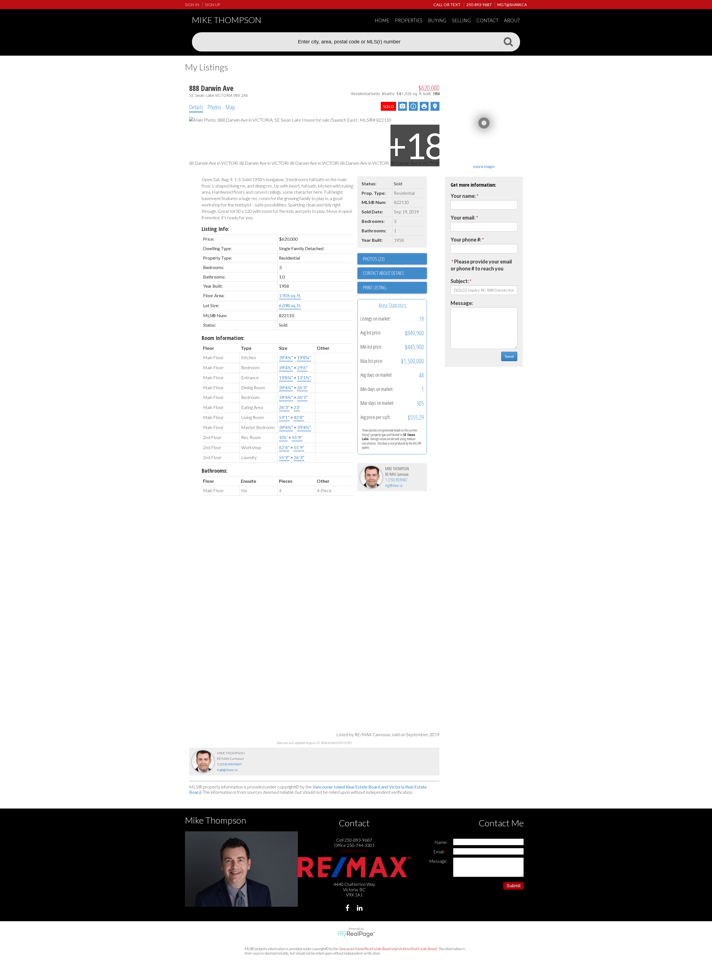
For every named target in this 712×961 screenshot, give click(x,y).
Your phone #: (466, 239)
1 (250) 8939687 (396, 479)
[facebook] (348, 908)
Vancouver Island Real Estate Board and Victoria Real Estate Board (388, 949)
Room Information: (223, 338)
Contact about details (383, 273)
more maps (484, 166)
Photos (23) (374, 258)
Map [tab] (230, 107)
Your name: (463, 196)
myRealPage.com (356, 934)
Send (509, 356)
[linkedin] (360, 908)
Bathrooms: (215, 470)
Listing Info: (215, 229)
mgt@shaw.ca (393, 485)
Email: (439, 851)
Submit (513, 885)
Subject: (460, 281)
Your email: (463, 218)
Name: (441, 842)
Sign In (192, 4)
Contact (487, 20)
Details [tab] (196, 107)
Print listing (374, 287)
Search (508, 41)
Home (382, 20)
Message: (462, 303)
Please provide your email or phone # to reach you (481, 265)
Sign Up (212, 4)
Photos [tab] (214, 107)
